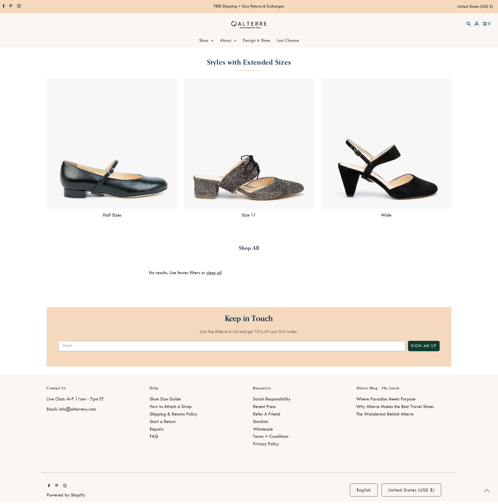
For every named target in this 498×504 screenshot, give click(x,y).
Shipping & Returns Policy (173, 414)
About (225, 41)
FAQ (154, 436)
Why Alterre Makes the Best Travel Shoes (395, 406)
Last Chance (288, 41)
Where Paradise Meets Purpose (386, 399)
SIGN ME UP (424, 346)
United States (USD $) (475, 7)
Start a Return (163, 421)
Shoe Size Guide (165, 399)
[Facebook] (3, 7)
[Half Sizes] (112, 143)
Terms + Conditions (270, 436)
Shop (204, 41)
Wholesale (263, 429)
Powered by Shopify (66, 495)
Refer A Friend (266, 414)
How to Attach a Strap (171, 406)
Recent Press (264, 406)
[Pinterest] (10, 7)
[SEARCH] (468, 23)
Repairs (157, 429)
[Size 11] (249, 143)
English (364, 490)
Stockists (260, 421)
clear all (214, 273)
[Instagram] (18, 7)
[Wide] (386, 143)
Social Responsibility (271, 399)
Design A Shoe (256, 41)
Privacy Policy (266, 444)
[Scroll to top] (487, 490)
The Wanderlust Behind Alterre (385, 414)
